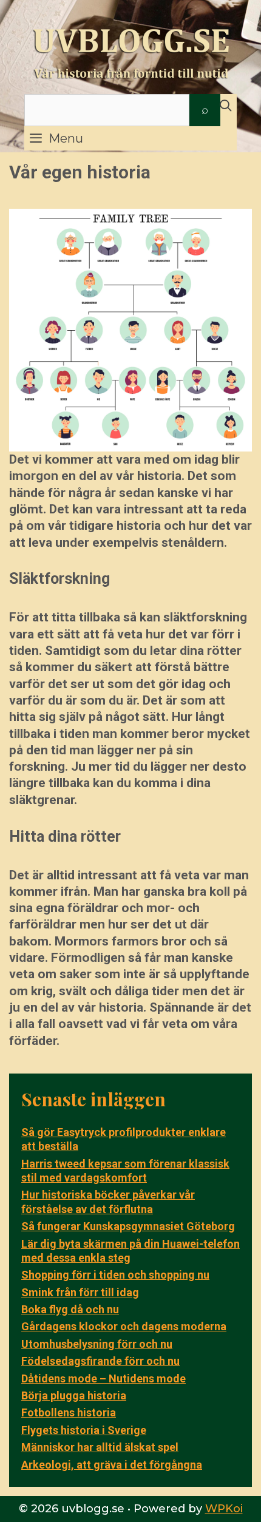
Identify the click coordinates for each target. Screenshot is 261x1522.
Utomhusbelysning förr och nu (96, 1344)
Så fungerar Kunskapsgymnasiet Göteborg (128, 1226)
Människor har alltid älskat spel (99, 1447)
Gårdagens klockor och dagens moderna (123, 1326)
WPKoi (224, 1508)
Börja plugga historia (73, 1395)
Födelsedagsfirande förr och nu (100, 1361)
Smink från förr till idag (80, 1292)
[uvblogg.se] (130, 48)
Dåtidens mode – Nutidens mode (103, 1378)
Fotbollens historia (68, 1412)
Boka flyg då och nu (70, 1309)
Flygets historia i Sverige (83, 1430)
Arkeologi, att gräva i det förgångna (111, 1464)
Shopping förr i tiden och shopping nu (115, 1274)
